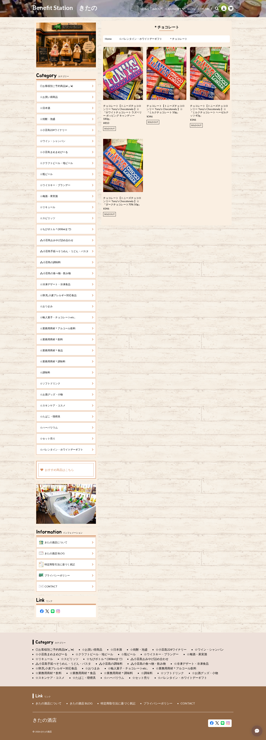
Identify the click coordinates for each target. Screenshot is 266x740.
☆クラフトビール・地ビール (56, 163)
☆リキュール (47, 207)
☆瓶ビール (46, 174)
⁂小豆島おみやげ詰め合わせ (56, 240)
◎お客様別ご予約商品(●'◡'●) (56, 85)
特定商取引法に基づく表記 (60, 564)
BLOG (191, 8)
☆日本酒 (45, 107)
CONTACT (205, 8)
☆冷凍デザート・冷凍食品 (55, 284)
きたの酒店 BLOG (55, 553)
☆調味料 (45, 372)
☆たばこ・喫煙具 (50, 416)
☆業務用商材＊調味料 (52, 361)
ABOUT (157, 8)
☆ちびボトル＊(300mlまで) (55, 229)
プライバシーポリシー (57, 575)
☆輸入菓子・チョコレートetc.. (57, 317)
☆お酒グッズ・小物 (51, 394)
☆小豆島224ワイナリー (53, 129)
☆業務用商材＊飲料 (51, 339)
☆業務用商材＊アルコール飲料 (57, 328)
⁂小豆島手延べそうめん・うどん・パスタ (64, 251)
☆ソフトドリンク (50, 383)
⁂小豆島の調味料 (50, 262)
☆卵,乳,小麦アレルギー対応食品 (58, 295)
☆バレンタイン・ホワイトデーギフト (140, 38)
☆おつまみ (46, 306)
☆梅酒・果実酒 (49, 196)
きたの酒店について (56, 542)
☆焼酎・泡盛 (47, 118)
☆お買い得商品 (49, 96)
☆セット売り (47, 438)
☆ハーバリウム (49, 427)
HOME (145, 8)
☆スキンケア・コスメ (52, 405)
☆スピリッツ (47, 218)
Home (108, 38)
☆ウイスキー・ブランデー (55, 185)
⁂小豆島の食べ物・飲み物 (55, 273)
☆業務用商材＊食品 (51, 350)
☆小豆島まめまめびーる (54, 152)
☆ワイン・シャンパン (52, 141)
